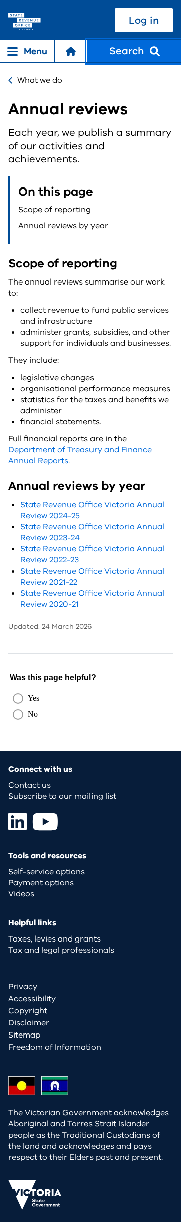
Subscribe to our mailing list (62, 796)
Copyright (27, 1010)
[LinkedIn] (17, 821)
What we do (39, 80)
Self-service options (46, 871)
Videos (21, 893)
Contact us (29, 785)
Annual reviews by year (63, 225)
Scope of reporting (54, 209)
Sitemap (24, 1035)
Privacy (22, 986)
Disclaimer (28, 1022)
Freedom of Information (54, 1047)
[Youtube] (45, 821)
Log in (144, 20)
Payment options (41, 882)
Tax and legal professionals (61, 950)
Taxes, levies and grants (54, 939)
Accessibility (32, 998)
